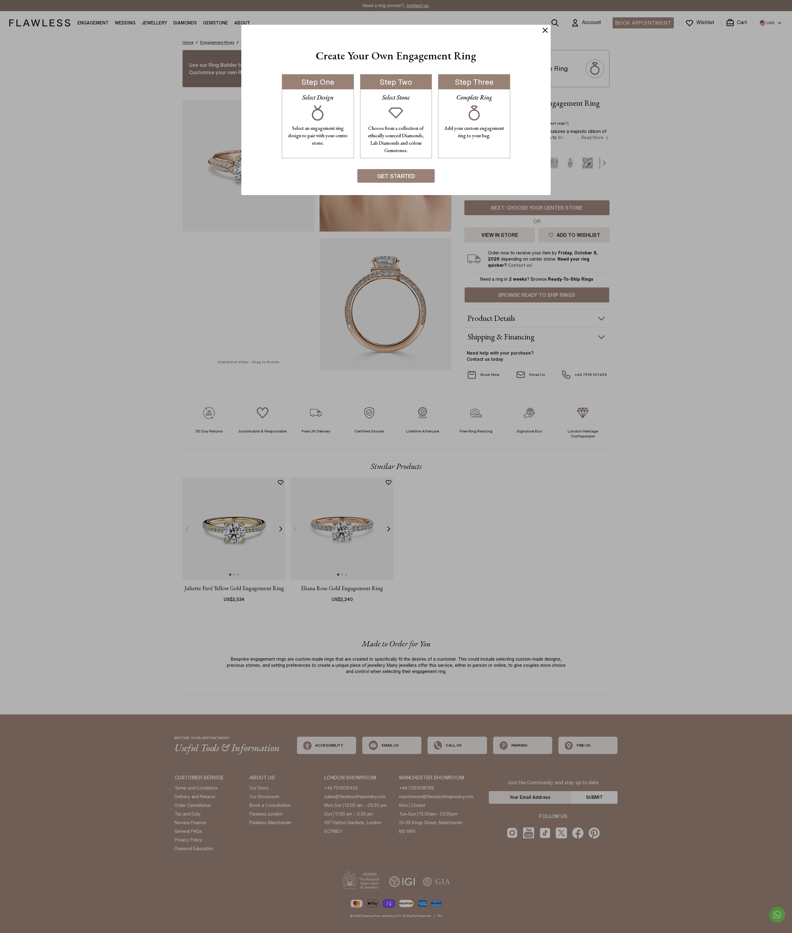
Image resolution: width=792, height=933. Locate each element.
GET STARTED (396, 176)
